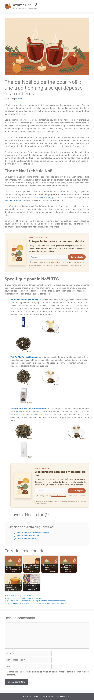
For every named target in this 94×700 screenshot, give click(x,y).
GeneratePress (65, 696)
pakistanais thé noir (14, 200)
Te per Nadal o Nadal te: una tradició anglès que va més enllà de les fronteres (36, 603)
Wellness (39, 598)
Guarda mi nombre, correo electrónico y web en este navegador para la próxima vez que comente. (48, 673)
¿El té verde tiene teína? (25, 538)
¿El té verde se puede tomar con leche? (32, 533)
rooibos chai (44, 197)
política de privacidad (53, 262)
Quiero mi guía (77, 257)
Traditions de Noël (28, 598)
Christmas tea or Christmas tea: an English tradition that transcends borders (36, 601)
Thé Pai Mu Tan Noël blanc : (23, 357)
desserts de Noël (13, 598)
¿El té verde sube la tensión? (27, 536)
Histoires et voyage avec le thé (19, 596)
